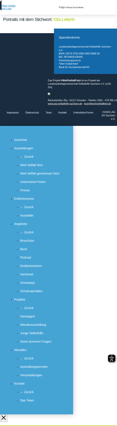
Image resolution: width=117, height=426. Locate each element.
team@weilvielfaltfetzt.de (97, 103)
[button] (108, 7)
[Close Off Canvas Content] (3, 418)
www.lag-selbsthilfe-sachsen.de (65, 103)
